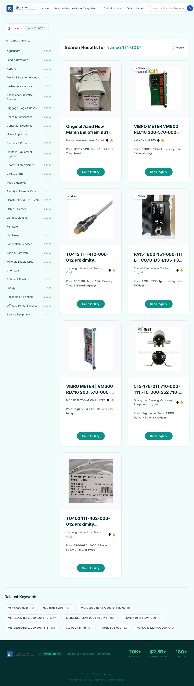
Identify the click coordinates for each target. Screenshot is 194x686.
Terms (96, 674)
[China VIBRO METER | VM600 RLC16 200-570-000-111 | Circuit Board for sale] (90, 349)
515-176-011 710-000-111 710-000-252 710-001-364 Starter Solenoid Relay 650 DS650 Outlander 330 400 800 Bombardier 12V (157, 389)
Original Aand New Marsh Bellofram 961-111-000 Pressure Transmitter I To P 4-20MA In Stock (88, 129)
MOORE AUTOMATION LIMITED (86, 400)
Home (45, 8)
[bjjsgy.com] (21, 8)
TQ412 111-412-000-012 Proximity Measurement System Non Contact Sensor (88, 257)
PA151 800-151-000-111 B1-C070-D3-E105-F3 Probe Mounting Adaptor (158, 257)
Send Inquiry (90, 172)
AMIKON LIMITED (145, 140)
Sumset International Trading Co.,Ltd (152, 270)
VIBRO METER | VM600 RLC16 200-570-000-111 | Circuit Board (89, 389)
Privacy (85, 674)
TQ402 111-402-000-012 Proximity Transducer (88, 521)
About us (108, 674)
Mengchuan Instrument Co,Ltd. (85, 140)
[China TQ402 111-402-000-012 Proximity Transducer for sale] (90, 481)
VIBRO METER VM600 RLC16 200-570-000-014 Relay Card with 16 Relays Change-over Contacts (157, 129)
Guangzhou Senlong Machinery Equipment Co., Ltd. (153, 402)
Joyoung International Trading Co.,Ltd (84, 270)
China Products (113, 8)
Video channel (135, 8)
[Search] (190, 8)
